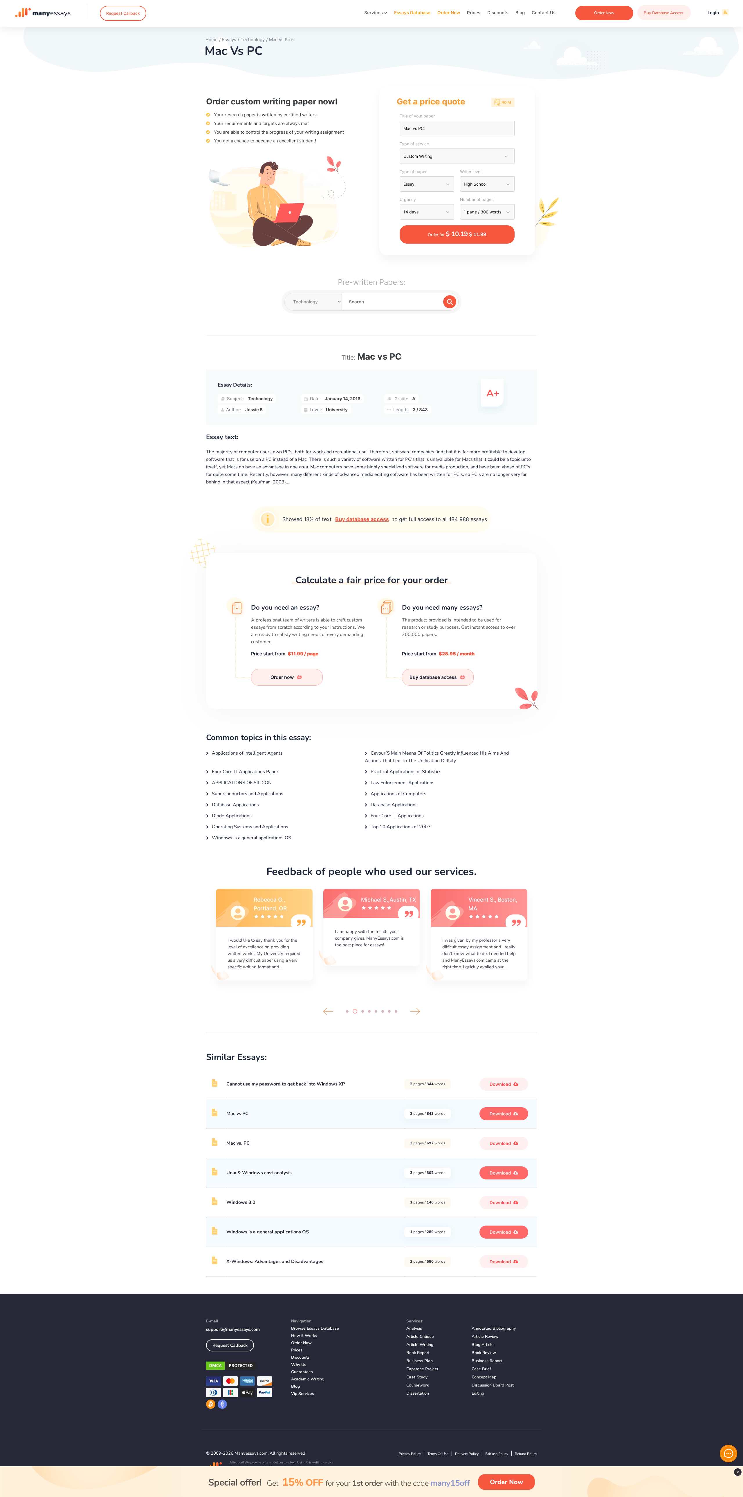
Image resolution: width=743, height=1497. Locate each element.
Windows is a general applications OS (251, 838)
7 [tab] (389, 1011)
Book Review (484, 1352)
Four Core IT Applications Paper (244, 772)
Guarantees (302, 1372)
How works (304, 1335)
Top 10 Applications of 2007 (400, 827)
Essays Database (412, 12)
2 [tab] (354, 1011)
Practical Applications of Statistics (405, 772)
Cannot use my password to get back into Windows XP (285, 1084)
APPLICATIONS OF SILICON (241, 783)
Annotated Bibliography (494, 1328)
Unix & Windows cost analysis (259, 1173)
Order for (457, 234)
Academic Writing (307, 1379)
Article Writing (419, 1344)
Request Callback (123, 13)
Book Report (418, 1352)
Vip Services (302, 1393)
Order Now (448, 12)
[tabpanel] (264, 934)
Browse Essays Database (315, 1328)
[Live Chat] (728, 1453)
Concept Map (484, 1377)
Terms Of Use (438, 1453)
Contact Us (544, 12)
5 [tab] (376, 1011)
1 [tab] (347, 1011)
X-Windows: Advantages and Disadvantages (274, 1261)
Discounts (497, 12)
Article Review (485, 1336)
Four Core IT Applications (396, 816)
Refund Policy (526, 1453)
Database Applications (235, 805)
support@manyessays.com (233, 1329)
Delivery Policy (467, 1453)
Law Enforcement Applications (401, 783)
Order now (282, 677)
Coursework (417, 1385)
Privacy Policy (410, 1453)
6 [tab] (382, 1011)
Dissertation (417, 1393)
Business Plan (419, 1361)
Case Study (417, 1377)
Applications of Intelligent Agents (247, 753)
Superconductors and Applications (247, 794)
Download (501, 1084)
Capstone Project (422, 1369)
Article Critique (420, 1336)
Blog (520, 12)
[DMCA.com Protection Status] (244, 1367)
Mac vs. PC (238, 1143)
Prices (473, 12)
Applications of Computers (397, 794)
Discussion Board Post (493, 1385)
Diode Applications (231, 816)
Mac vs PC (237, 1113)
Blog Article (483, 1344)
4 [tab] (369, 1011)
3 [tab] (361, 1011)
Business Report (487, 1361)
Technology (260, 398)
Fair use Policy (496, 1453)
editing (478, 1393)
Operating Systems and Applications (249, 827)
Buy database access (362, 519)
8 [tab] (396, 1011)
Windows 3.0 (240, 1202)
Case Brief (481, 1369)
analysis (414, 1328)
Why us (298, 1364)
